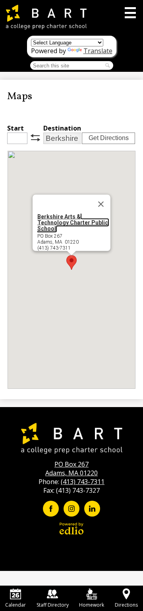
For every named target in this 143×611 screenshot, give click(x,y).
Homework (91, 604)
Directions (126, 604)
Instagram (71, 509)
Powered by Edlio (71, 528)
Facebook (51, 509)
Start (15, 128)
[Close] (100, 204)
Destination (62, 128)
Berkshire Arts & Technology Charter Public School (72, 222)
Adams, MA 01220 (71, 468)
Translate (97, 50)
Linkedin (92, 509)
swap (35, 137)
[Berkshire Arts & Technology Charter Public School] (46, 17)
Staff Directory (53, 604)
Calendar (15, 604)
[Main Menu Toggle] (130, 12)
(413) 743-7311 (82, 481)
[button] (71, 262)
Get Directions (109, 137)
